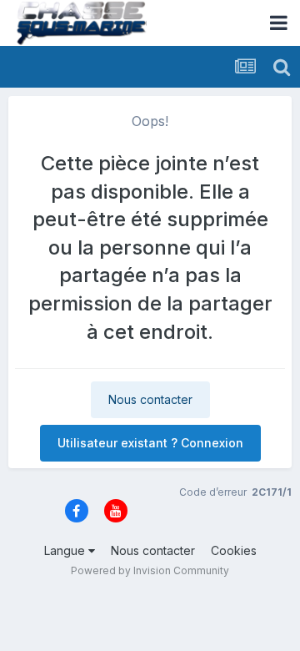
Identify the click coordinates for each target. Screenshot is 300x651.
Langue (66, 550)
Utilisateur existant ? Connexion (150, 443)
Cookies (234, 550)
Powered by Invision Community (150, 570)
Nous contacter (150, 399)
